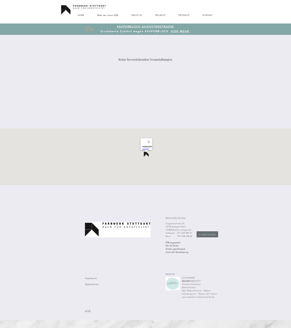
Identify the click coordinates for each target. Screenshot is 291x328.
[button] (160, 15)
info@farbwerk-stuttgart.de (178, 229)
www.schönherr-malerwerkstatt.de (198, 297)
